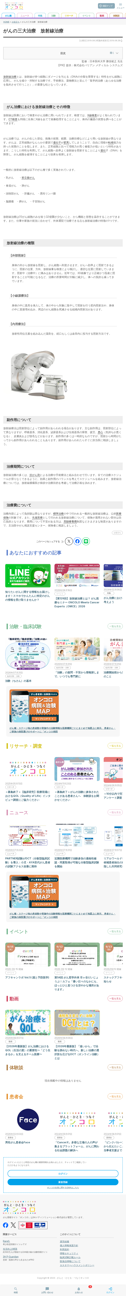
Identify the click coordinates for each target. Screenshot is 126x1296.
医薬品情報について (70, 1261)
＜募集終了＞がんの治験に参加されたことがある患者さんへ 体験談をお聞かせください (76, 795)
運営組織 (64, 1241)
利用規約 (64, 1249)
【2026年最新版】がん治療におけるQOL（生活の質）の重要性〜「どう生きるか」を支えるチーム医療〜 (27, 1050)
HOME (6, 22)
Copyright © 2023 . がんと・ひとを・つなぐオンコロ (63, 1278)
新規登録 (63, 1182)
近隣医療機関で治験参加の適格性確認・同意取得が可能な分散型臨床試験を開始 (76, 862)
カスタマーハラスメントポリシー (77, 1265)
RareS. (6, 1241)
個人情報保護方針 (69, 1245)
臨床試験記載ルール (70, 1257)
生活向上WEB (10, 1248)
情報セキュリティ (69, 1253)
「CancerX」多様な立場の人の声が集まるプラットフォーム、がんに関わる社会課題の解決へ (76, 1146)
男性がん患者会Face (17, 1142)
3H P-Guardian (11, 1256)
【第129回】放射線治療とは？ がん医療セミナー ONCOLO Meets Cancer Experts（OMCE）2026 (76, 602)
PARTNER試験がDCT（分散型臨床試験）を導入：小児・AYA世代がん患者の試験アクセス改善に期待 (27, 862)
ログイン (63, 1173)
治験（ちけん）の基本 (18, 680)
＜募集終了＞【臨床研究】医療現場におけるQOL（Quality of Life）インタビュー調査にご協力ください (28, 795)
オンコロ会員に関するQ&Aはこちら (63, 1187)
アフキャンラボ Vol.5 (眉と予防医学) (27, 977)
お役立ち (16, 22)
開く (112, 52)
